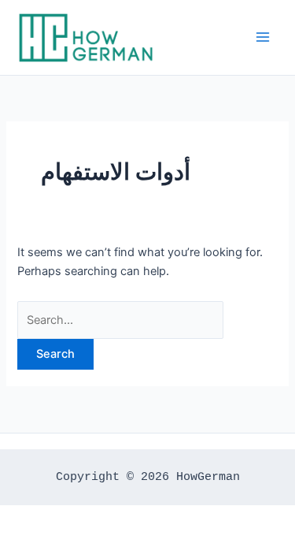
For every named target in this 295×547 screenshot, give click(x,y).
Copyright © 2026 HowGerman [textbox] (148, 477)
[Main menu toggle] (262, 37)
